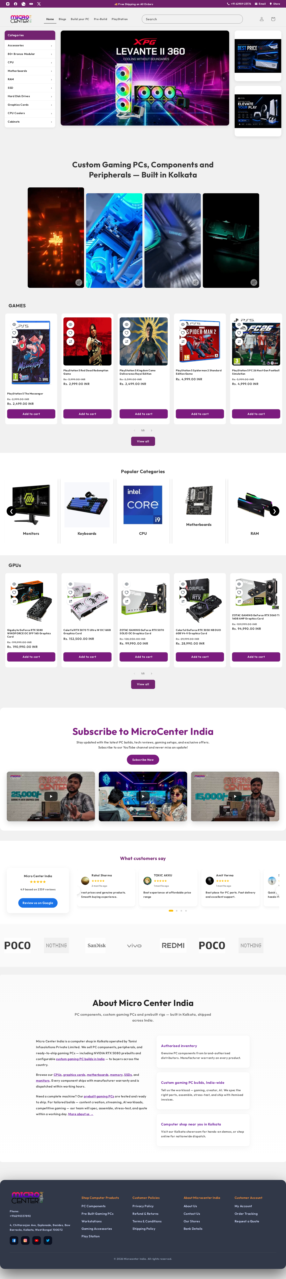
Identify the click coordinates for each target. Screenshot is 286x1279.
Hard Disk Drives (30, 96)
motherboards (98, 1075)
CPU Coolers (30, 113)
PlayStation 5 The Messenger (25, 393)
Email (262, 3)
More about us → (80, 1114)
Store (276, 3)
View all (143, 441)
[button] (273, 19)
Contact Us (192, 1214)
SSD (30, 87)
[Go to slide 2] (127, 122)
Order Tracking (246, 1214)
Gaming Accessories (97, 1229)
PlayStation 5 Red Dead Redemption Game (85, 372)
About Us (190, 1206)
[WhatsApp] (23, 4)
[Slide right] (151, 430)
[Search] (238, 19)
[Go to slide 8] (151, 122)
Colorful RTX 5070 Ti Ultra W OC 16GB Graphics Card (87, 631)
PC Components (94, 1206)
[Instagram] (8, 4)
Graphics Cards (30, 104)
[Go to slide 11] (162, 122)
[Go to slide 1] (123, 122)
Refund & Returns (145, 1214)
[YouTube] (31, 4)
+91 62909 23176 (241, 3)
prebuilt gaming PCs (99, 1096)
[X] (39, 4)
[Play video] (51, 796)
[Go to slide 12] (166, 122)
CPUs (58, 1075)
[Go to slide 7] (147, 122)
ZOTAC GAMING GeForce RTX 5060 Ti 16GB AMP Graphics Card (255, 617)
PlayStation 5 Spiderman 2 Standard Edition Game (199, 372)
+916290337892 (20, 1216)
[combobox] (192, 19)
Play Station (91, 1236)
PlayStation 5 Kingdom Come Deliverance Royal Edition (138, 372)
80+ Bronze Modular (30, 54)
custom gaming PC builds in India (80, 1059)
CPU (30, 62)
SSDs (128, 1075)
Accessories (30, 45)
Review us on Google (38, 903)
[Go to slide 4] (135, 122)
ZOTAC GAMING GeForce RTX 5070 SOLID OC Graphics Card (142, 631)
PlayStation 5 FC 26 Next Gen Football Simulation (255, 372)
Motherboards (30, 71)
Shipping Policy (143, 1229)
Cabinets (30, 121)
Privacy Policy (143, 1206)
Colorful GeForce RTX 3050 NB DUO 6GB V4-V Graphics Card (198, 631)
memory (116, 1075)
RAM (30, 79)
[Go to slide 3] (131, 122)
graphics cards (74, 1075)
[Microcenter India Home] (27, 1206)
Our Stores (192, 1221)
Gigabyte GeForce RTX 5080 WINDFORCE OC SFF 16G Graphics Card (29, 633)
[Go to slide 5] (139, 122)
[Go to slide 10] (158, 122)
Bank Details (193, 1229)
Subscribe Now (143, 760)
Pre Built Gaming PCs (97, 1214)
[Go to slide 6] (143, 122)
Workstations (92, 1221)
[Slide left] (134, 430)
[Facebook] (16, 4)
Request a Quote (247, 1221)
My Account (243, 1206)
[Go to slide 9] (155, 122)
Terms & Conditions (146, 1221)
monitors (43, 1080)
